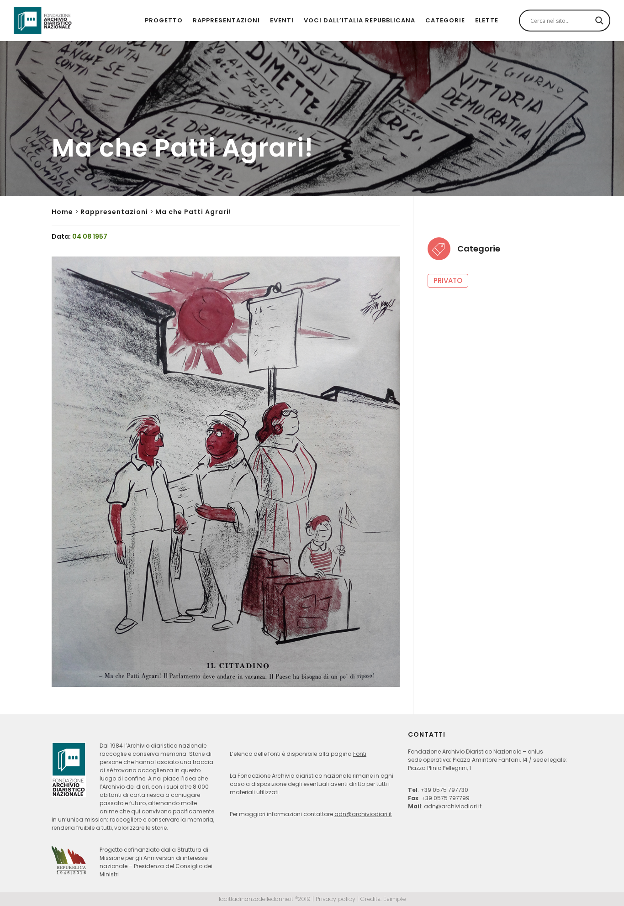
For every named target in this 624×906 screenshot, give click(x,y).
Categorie (445, 20)
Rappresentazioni (226, 20)
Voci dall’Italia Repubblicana (359, 20)
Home (62, 211)
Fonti (359, 754)
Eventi (282, 20)
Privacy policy (335, 899)
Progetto (164, 20)
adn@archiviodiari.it (363, 814)
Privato (448, 280)
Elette (486, 20)
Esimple (394, 899)
